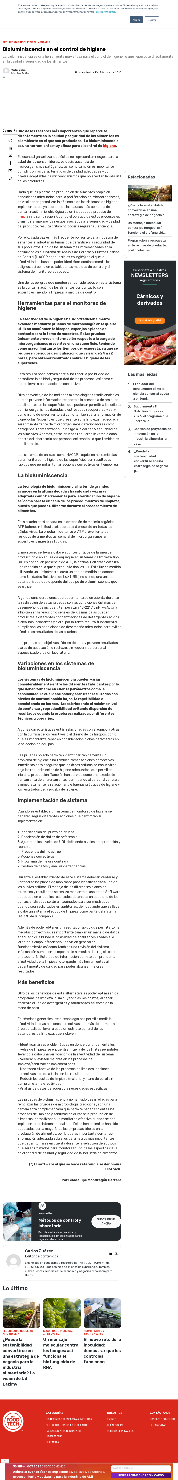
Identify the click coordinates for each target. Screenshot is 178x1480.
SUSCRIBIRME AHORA (106, 1221)
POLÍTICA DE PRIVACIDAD (121, 1431)
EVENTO (111, 1419)
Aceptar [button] (136, 19)
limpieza (25, 216)
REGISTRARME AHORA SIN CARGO (141, 1475)
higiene (109, 146)
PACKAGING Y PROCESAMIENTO (63, 1431)
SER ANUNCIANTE (159, 1425)
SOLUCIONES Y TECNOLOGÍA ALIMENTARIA (69, 1419)
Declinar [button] (152, 19)
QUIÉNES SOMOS (116, 1425)
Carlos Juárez (19, 70)
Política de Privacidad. (105, 11)
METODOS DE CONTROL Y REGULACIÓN (67, 1425)
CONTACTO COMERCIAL (162, 1419)
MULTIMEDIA (52, 1442)
